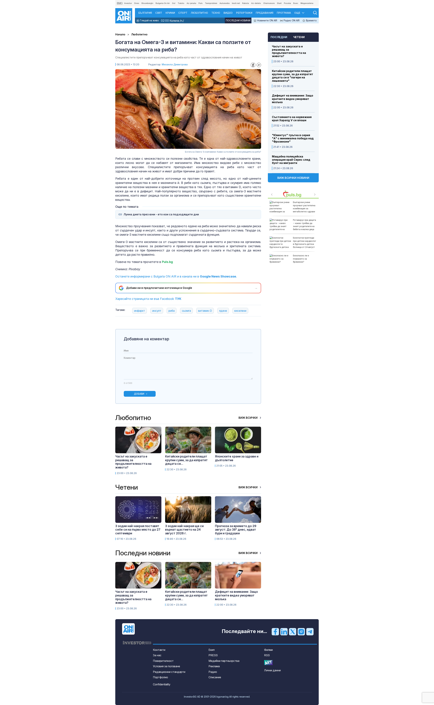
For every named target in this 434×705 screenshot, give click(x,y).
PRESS (213, 655)
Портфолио (160, 677)
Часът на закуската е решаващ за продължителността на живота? (289, 51)
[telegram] (310, 631)
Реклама (214, 666)
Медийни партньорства (224, 661)
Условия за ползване (166, 666)
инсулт (156, 310)
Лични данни (272, 670)
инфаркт (139, 310)
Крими (170, 12)
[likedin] (284, 631)
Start (279, 3)
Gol (173, 3)
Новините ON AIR (267, 20)
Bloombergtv (147, 3)
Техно (215, 12)
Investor (128, 3)
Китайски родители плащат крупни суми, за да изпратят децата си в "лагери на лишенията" (292, 75)
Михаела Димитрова (175, 64)
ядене (223, 310)
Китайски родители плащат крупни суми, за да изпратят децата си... (186, 460)
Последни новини (238, 20)
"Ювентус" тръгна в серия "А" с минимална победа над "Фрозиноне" (293, 138)
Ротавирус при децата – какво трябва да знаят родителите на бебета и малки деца (304, 225)
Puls (201, 3)
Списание (215, 677)
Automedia (225, 3)
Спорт (182, 12)
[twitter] (292, 631)
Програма (284, 12)
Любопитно (199, 12)
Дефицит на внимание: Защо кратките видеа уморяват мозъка (292, 99)
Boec (295, 3)
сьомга (186, 310)
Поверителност (163, 661)
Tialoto (181, 3)
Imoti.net (236, 3)
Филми (268, 650)
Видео (228, 12)
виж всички (248, 417)
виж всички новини (293, 177)
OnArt (268, 662)
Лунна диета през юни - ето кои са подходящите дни (161, 214)
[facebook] (275, 631)
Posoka (287, 3)
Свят (158, 12)
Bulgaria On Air (163, 3)
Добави (139, 393)
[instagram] (301, 631)
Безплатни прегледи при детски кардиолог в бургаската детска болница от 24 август (304, 242)
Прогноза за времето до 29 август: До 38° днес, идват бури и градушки (235, 529)
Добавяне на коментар (146, 338)
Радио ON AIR (291, 20)
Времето (311, 20)
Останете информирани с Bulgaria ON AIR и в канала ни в (176, 276)
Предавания (264, 12)
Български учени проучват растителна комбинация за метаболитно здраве (304, 207)
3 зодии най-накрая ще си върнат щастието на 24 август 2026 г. (184, 529)
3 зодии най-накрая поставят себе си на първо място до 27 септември (137, 529)
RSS (267, 655)
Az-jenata (191, 3)
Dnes (136, 3)
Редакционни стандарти (169, 672)
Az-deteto (256, 3)
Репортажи (244, 12)
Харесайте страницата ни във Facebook (148, 299)
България (145, 12)
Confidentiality (161, 684)
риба (172, 310)
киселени (240, 310)
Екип (212, 650)
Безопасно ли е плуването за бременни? (301, 258)
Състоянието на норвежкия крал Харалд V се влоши (292, 118)
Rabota (245, 3)
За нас (157, 655)
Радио (213, 672)
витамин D (205, 310)
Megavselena (307, 3)
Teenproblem (211, 3)
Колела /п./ (172, 20)
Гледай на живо (149, 20)
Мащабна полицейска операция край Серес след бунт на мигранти (291, 160)
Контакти (159, 650)
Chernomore (269, 3)
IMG (120, 3)
